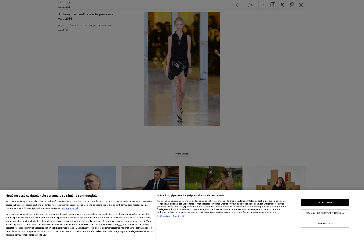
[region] (182, 216)
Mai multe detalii (70, 208)
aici (120, 224)
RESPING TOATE (325, 223)
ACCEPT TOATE (325, 202)
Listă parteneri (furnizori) (170, 216)
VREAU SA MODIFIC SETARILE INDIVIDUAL (325, 213)
